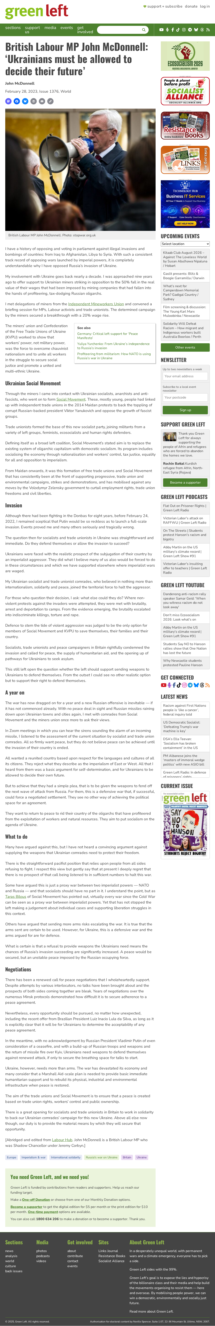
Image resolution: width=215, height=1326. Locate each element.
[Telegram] (190, 685)
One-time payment (43, 1212)
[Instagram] (184, 685)
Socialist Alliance (111, 1261)
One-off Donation (36, 1199)
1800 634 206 (47, 1219)
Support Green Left (183, 424)
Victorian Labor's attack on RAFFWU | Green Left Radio (184, 520)
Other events (185, 347)
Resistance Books (111, 1256)
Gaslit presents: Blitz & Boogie (180, 275)
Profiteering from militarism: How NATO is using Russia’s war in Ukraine (114, 356)
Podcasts (43, 1256)
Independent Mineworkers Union (96, 304)
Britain (127, 1157)
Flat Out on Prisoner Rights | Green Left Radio (184, 508)
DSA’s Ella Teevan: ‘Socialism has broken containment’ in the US (180, 726)
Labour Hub (62, 1139)
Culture (10, 1266)
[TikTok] (179, 685)
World (65, 91)
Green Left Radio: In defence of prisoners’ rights (184, 757)
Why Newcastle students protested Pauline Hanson (183, 662)
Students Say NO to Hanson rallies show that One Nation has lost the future (185, 648)
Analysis (11, 1256)
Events (66, 27)
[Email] (42, 101)
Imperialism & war (34, 1157)
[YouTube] (163, 685)
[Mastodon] (8, 101)
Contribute (75, 1256)
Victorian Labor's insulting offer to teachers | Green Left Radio (185, 568)
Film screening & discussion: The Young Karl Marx (184, 309)
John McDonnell (19, 83)
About (71, 1251)
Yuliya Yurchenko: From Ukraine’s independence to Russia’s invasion (113, 346)
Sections (13, 27)
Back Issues (13, 1271)
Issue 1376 (49, 91)
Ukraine (142, 1157)
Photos (41, 1251)
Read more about (151, 1311)
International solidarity (65, 1157)
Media (50, 27)
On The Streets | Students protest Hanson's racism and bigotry (184, 535)
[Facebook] (17, 101)
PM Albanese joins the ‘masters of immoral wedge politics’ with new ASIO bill (184, 743)
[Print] (33, 101)
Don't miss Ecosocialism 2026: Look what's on (181, 617)
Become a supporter (26, 1207)
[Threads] (202, 685)
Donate (191, 6)
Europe (11, 1157)
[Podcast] (169, 685)
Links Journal (108, 1251)
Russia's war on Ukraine (101, 1157)
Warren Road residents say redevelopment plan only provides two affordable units (183, 774)
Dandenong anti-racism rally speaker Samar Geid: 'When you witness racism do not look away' (184, 600)
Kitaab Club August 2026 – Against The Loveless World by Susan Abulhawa (185, 257)
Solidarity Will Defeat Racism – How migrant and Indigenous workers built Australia (183, 330)
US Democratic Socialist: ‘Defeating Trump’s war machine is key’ (181, 710)
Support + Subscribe (164, 6)
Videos (41, 1261)
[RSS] (207, 685)
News (9, 1251)
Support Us (32, 30)
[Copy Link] (50, 101)
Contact (72, 1261)
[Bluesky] (25, 101)
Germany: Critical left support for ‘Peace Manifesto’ (107, 336)
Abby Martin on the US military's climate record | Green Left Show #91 (182, 551)
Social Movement (70, 399)
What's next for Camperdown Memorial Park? (181, 290)
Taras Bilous (15, 896)
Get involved (85, 30)
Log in (205, 6)
